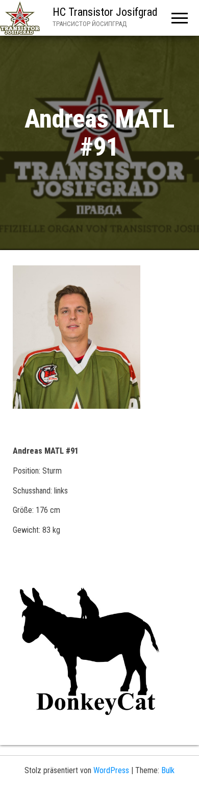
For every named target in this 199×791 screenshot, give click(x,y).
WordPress (111, 770)
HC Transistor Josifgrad (105, 12)
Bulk (168, 770)
